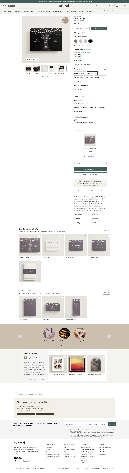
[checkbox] (90, 151)
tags (101, 191)
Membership (102, 454)
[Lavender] (85, 41)
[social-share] (75, 23)
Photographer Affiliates (87, 449)
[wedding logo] (64, 5)
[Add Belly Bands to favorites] (39, 262)
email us (98, 210)
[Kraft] (81, 41)
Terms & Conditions (64, 468)
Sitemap (86, 468)
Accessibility (95, 468)
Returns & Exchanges (69, 449)
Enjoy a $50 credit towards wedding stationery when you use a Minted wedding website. (59, 1)
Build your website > (88, 1)
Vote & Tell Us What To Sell (45, 414)
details (79, 191)
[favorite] (79, 23)
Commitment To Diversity (53, 456)
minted (5, 5)
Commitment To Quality (52, 454)
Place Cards (46, 319)
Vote (112, 5)
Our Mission (49, 447)
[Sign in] (117, 5)
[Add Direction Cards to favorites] (86, 236)
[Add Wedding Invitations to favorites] (39, 236)
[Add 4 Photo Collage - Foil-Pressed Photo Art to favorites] (65, 357)
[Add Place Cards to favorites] (62, 298)
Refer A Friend (102, 452)
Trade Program (97, 5)
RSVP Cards (46, 257)
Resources (102, 444)
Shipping (66, 452)
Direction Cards (70, 257)
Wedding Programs (71, 319)
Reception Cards (93, 257)
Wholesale (84, 460)
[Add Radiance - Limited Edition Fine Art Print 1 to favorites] (85, 357)
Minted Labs (49, 461)
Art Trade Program (86, 452)
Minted (21, 394)
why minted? (90, 191)
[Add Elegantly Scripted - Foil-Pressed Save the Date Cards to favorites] (104, 357)
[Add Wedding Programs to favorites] (86, 298)
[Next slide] (68, 68)
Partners (84, 444)
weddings (11, 5)
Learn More (26, 414)
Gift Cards (66, 454)
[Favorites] (121, 5)
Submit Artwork (106, 5)
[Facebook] (15, 458)
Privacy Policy (76, 468)
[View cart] (124, 5)
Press (47, 452)
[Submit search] (105, 11)
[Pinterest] (17, 458)
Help (65, 447)
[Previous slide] (23, 68)
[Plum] (76, 41)
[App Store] (18, 461)
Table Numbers (23, 319)
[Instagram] (21, 458)
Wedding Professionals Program (87, 457)
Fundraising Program (86, 454)
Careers (48, 449)
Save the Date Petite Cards (34, 394)
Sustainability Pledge (51, 459)
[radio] (75, 56)
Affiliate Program (85, 447)
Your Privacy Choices (69, 456)
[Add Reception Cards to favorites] (109, 236)
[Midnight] (90, 41)
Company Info (50, 444)
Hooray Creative (79, 20)
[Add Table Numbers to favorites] (39, 298)
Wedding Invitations (25, 257)
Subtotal (77, 163)
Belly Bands (23, 283)
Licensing (83, 462)
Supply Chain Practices (109, 468)
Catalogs (101, 449)
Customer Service (69, 444)
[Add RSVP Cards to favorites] (62, 236)
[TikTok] (19, 458)
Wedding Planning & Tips (105, 447)
